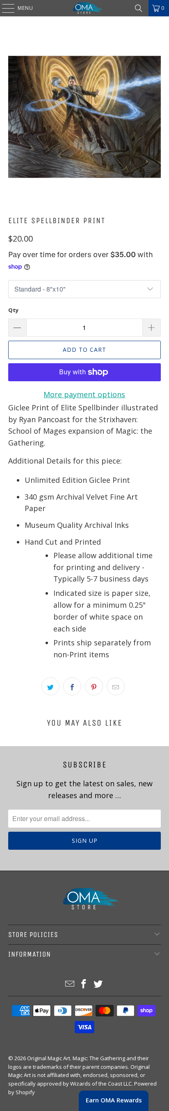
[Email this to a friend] (116, 686)
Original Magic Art (48, 1058)
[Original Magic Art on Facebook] (84, 984)
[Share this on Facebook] (72, 686)
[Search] (138, 8)
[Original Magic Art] (84, 8)
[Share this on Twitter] (50, 686)
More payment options (84, 394)
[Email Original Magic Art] (70, 984)
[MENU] (4, 8)
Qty (13, 310)
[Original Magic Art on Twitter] (98, 984)
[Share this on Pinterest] (94, 686)
